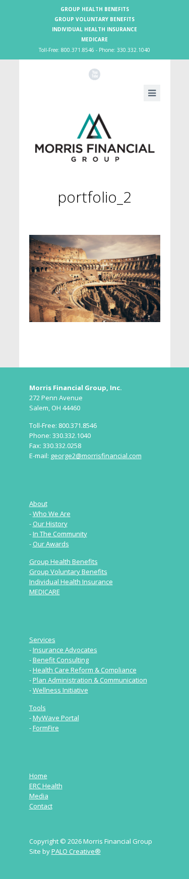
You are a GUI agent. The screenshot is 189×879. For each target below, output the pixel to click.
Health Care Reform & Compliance (85, 669)
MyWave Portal (56, 717)
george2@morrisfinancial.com (96, 455)
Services (42, 639)
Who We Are (52, 513)
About (38, 503)
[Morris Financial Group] (94, 137)
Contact (40, 805)
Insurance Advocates (65, 649)
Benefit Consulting (61, 659)
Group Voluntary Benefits (94, 19)
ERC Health (45, 785)
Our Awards (51, 543)
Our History (50, 523)
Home (38, 775)
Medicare (94, 39)
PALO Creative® (76, 851)
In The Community (60, 533)
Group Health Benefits (94, 9)
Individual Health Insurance (94, 29)
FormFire (46, 727)
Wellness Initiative (60, 690)
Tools (37, 707)
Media (38, 795)
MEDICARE (44, 591)
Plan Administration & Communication (90, 679)
